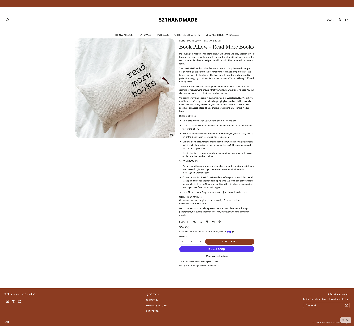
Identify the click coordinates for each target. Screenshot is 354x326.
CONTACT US (152, 311)
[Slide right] (172, 89)
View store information (209, 265)
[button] (7, 20)
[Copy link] (219, 222)
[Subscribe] (346, 305)
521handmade (326, 322)
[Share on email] (213, 222)
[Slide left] (78, 89)
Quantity (183, 236)
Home (182, 41)
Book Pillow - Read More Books (204, 41)
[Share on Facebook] (189, 222)
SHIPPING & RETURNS (157, 305)
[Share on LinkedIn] (201, 222)
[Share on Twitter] (195, 222)
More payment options (217, 256)
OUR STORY (152, 300)
